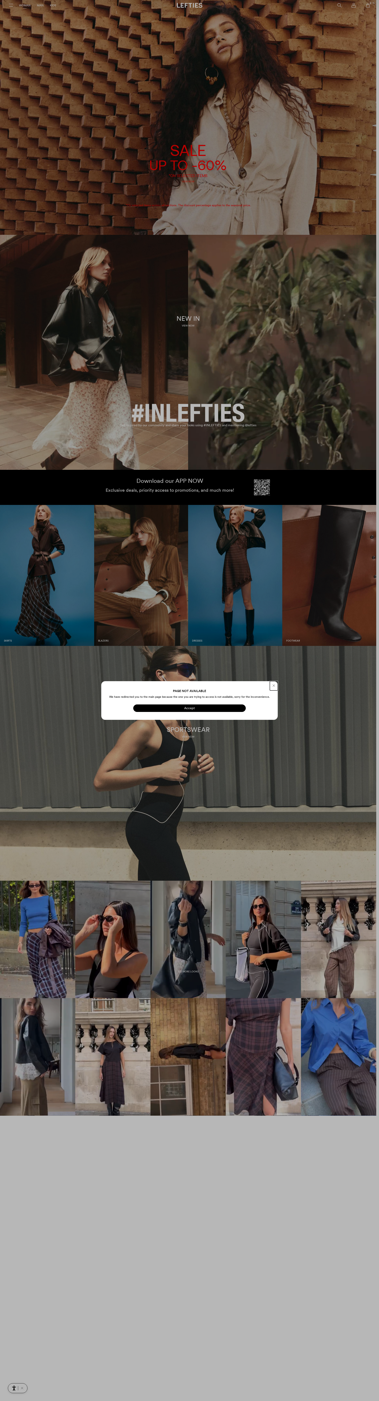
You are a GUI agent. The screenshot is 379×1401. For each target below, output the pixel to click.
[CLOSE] (274, 685)
